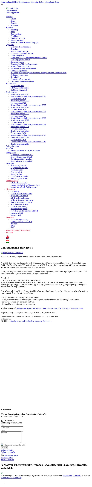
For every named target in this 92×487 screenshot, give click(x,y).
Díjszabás (14, 49)
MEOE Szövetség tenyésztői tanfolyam (25, 150)
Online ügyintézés (38, 2)
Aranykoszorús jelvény (19, 204)
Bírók (13, 32)
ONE (13, 226)
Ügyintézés (10, 45)
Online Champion (12, 146)
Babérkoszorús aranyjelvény (21, 202)
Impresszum (67, 476)
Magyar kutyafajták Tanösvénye (18, 230)
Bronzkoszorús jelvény (19, 209)
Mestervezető (16, 215)
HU (17, 2)
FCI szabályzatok (17, 86)
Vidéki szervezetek (18, 38)
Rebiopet (14, 224)
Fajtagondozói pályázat (19, 168)
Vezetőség (14, 30)
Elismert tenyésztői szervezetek (22, 81)
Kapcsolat (9, 232)
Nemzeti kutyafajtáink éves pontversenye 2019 (28, 142)
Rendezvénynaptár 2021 (20, 127)
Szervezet (9, 27)
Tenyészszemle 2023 (18, 116)
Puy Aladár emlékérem (19, 196)
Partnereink (10, 217)
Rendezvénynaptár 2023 (20, 114)
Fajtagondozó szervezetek (20, 79)
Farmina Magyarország (19, 219)
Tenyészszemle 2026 (18, 99)
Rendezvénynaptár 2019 (20, 137)
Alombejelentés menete (19, 51)
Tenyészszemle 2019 (18, 140)
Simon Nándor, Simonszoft (11, 478)
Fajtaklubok (15, 36)
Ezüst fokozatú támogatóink (21, 159)
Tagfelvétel (10, 163)
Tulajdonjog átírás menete (20, 60)
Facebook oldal (7, 458)
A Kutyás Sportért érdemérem (22, 200)
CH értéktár (15, 191)
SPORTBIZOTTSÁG (19, 183)
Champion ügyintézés (19, 71)
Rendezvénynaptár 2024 (20, 107)
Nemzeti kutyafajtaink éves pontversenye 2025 (28, 105)
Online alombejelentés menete (22, 53)
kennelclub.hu (6, 2)
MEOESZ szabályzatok (20, 88)
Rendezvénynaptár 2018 (20, 144)
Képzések (9, 148)
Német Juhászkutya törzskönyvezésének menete (29, 58)
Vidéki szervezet (17, 170)
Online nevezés (25, 2)
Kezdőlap (9, 17)
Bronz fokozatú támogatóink (21, 161)
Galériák (14, 23)
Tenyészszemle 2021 (18, 129)
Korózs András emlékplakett (21, 194)
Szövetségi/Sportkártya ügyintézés (23, 68)
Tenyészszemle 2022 (18, 122)
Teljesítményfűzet (17, 55)
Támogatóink (11, 153)
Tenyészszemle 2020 (18, 133)
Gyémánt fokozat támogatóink (22, 155)
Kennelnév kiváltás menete (21, 66)
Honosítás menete (17, 62)
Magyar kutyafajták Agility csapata (24, 187)
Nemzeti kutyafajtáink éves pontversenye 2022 (28, 124)
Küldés (4, 448)
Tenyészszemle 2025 (18, 103)
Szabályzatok (11, 83)
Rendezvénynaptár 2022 (20, 120)
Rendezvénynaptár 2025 (20, 101)
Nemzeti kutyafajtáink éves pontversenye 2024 (28, 112)
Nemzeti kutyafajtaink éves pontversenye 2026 (28, 96)
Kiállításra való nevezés (19, 75)
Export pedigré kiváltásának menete (24, 64)
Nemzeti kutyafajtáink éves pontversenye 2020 (28, 135)
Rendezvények (11, 92)
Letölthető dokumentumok (21, 47)
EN (13, 2)
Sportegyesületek (17, 40)
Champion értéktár (52, 2)
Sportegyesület (16, 174)
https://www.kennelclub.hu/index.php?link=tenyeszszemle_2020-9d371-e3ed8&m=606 (50, 308)
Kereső (13, 19)
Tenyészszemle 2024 (18, 109)
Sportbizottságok (12, 181)
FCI (12, 228)
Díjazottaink (10, 189)
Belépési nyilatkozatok (19, 178)
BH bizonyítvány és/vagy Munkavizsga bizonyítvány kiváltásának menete (38, 73)
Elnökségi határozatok (19, 90)
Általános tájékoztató (18, 165)
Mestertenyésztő (17, 213)
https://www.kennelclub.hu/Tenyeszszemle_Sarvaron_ (30, 321)
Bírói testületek (16, 34)
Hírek (13, 21)
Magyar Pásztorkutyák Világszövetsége (25, 185)
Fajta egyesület (16, 172)
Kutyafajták (15, 77)
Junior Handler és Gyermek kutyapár (24, 42)
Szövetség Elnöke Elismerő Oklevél (24, 211)
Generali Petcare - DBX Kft (21, 222)
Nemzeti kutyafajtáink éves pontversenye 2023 (28, 118)
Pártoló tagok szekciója (19, 176)
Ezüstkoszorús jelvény (19, 206)
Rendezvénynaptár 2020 (20, 131)
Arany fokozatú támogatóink (21, 157)
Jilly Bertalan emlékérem (20, 198)
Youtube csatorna (7, 460)
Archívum (14, 25)
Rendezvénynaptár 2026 (20, 94)
